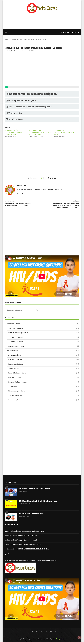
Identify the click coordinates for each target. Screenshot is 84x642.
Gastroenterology (43, 377)
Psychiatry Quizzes (43, 395)
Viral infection (15, 113)
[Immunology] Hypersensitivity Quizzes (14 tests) (64, 132)
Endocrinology (43, 368)
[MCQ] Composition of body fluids (25, 536)
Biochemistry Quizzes (43, 328)
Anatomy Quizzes (43, 355)
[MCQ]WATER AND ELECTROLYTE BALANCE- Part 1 (31, 549)
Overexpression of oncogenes (22, 100)
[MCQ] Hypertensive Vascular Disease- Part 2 (28, 531)
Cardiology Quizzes (43, 360)
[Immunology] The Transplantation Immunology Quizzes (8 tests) (15, 132)
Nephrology (43, 386)
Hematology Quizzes (43, 337)
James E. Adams (10, 544)
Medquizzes (60, 639)
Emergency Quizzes (43, 364)
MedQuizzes (15, 51)
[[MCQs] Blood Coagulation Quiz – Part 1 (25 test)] (11, 492)
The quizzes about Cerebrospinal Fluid (31, 514)
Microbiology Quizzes (43, 346)
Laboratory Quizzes (42, 324)
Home (6, 39)
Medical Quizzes (42, 351)
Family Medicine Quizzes (43, 373)
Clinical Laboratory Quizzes (43, 333)
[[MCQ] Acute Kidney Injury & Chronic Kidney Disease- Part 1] (11, 504)
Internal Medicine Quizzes (43, 382)
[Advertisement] (42, 21)
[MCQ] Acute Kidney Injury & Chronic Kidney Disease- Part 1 (38, 501)
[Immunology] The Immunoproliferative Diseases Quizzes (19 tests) (40, 132)
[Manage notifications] (79, 637)
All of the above (15, 119)
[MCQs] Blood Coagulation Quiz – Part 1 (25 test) (34, 489)
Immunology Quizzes (43, 342)
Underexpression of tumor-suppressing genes (30, 107)
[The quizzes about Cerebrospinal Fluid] (11, 517)
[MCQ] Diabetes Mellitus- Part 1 (29, 544)
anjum (7, 531)
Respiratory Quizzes (43, 400)
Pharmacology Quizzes (43, 391)
